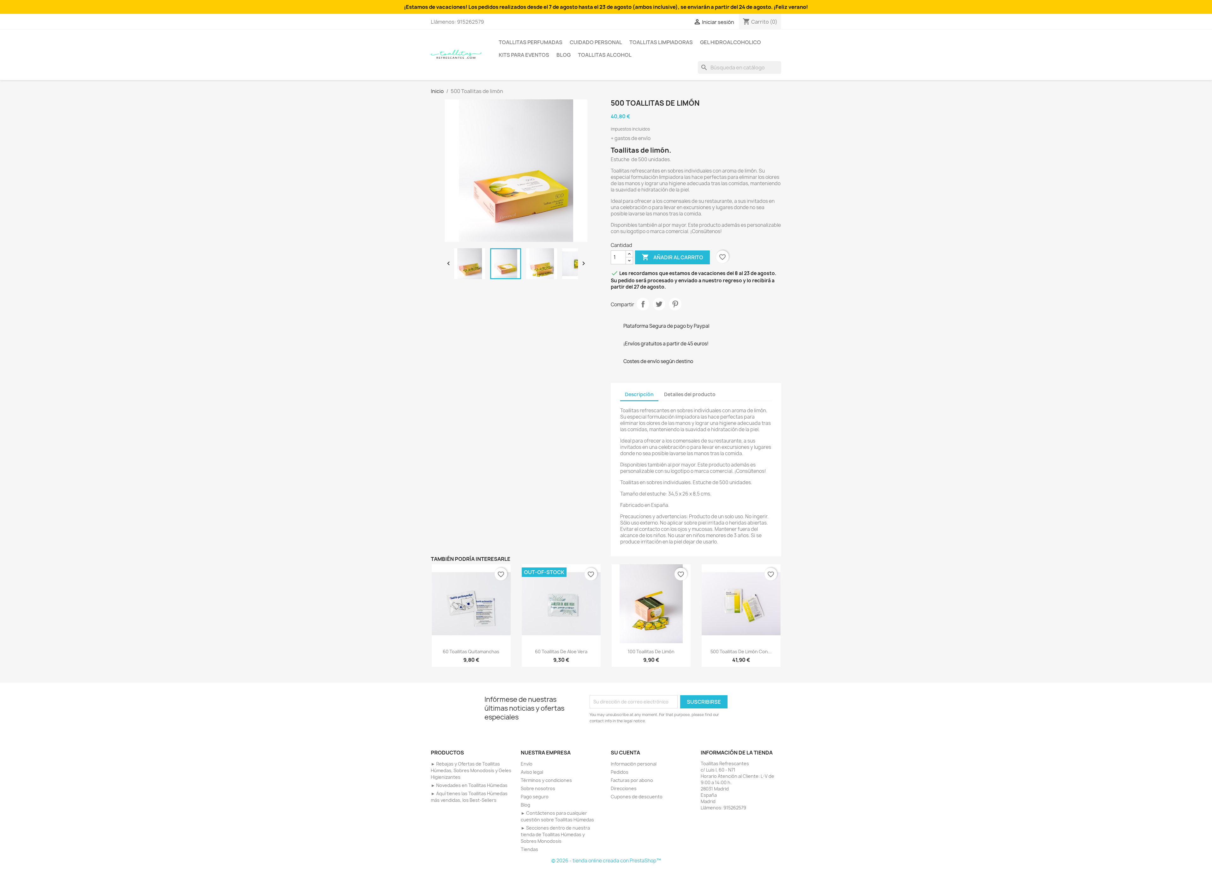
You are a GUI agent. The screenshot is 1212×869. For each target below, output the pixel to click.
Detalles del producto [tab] (690, 394)
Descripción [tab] (639, 394)
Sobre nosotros (538, 788)
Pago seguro (535, 797)
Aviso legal (532, 772)
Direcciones (624, 788)
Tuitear (659, 304)
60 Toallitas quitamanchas (471, 652)
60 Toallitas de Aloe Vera (561, 652)
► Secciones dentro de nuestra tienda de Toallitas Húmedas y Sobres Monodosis (555, 834)
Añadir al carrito (672, 257)
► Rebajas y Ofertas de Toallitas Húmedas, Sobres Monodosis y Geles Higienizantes (471, 770)
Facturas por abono (632, 780)
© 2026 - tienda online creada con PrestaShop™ (606, 860)
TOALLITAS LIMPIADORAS (661, 42)
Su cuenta (625, 752)
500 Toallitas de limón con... (741, 652)
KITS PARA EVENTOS (524, 54)
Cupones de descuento (636, 797)
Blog (525, 805)
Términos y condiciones (546, 780)
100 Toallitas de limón (651, 652)
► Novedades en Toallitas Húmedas (469, 785)
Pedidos (619, 772)
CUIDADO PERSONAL (596, 42)
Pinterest (675, 304)
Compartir (643, 304)
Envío (526, 764)
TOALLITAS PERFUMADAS (530, 42)
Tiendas (529, 849)
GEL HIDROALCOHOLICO (730, 42)
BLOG (563, 54)
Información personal (633, 764)
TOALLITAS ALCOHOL (605, 54)
